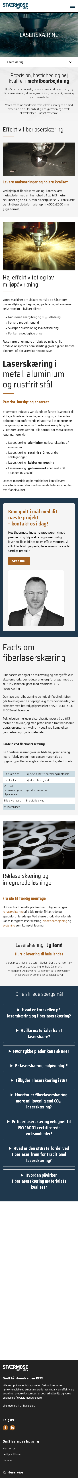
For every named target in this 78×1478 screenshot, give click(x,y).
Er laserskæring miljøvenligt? (41, 1066)
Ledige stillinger (12, 1454)
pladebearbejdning (54, 920)
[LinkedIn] (12, 1427)
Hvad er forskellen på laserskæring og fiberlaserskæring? (39, 1013)
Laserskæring (14, 62)
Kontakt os (9, 1449)
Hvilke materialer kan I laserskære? (41, 1034)
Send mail (19, 561)
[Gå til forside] (15, 6)
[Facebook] (5, 1427)
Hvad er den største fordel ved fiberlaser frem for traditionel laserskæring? (40, 1155)
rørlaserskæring (13, 911)
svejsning (9, 925)
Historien (8, 1460)
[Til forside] (15, 1368)
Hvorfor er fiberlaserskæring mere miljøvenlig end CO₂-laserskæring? (41, 1101)
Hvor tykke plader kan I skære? (41, 1051)
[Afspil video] (39, 159)
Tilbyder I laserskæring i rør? (41, 1081)
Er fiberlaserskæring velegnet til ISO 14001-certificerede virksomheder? (41, 1128)
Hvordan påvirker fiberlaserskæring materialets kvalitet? (39, 1181)
